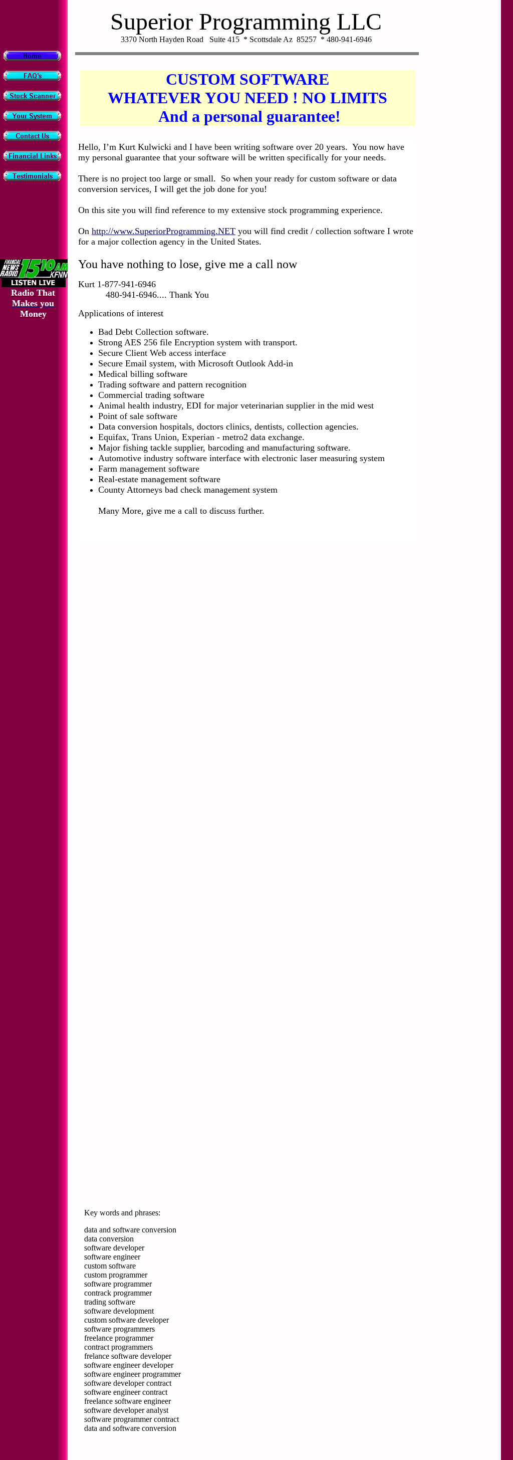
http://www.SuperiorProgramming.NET (163, 231)
